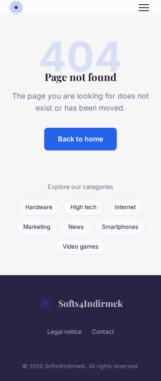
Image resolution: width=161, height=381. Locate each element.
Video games (80, 246)
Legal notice (64, 331)
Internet (125, 207)
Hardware (38, 207)
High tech (83, 207)
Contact (103, 331)
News (76, 226)
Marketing (36, 226)
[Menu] (143, 8)
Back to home (80, 139)
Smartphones (120, 226)
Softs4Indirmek (90, 303)
